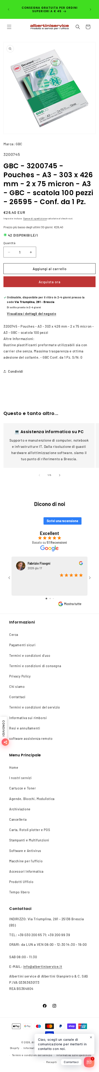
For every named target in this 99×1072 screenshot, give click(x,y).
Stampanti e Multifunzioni (29, 840)
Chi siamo (17, 687)
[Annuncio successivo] (90, 9)
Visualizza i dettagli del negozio (31, 314)
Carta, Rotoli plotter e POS (29, 830)
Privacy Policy (20, 676)
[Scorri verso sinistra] (39, 475)
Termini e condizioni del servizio (34, 707)
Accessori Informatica (26, 871)
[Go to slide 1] (46, 598)
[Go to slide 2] (50, 598)
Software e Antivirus (25, 851)
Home (13, 767)
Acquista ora (50, 282)
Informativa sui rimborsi (28, 718)
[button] (9, 27)
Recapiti (51, 1062)
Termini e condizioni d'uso (29, 655)
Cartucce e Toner (22, 788)
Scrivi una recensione (62, 521)
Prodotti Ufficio (21, 882)
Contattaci (17, 697)
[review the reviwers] (81, 564)
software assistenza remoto (31, 738)
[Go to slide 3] (53, 598)
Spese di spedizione (35, 218)
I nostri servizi (20, 778)
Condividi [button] (15, 371)
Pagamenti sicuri (22, 645)
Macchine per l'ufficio (26, 861)
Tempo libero (19, 892)
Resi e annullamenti (24, 728)
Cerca (13, 635)
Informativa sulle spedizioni (73, 1055)
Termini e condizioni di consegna (35, 666)
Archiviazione (20, 809)
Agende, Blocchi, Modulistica (32, 799)
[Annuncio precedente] (8, 9)
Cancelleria (18, 819)
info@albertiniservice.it (42, 966)
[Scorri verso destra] (60, 475)
